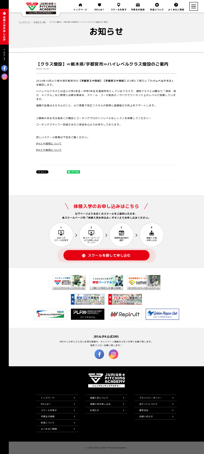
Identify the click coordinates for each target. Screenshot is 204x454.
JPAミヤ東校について (49, 150)
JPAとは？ (99, 9)
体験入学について (99, 397)
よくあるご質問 (176, 9)
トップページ (80, 9)
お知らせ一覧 (39, 22)
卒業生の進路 (138, 9)
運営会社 (143, 410)
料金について (157, 9)
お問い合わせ (146, 416)
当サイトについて (148, 403)
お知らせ (94, 410)
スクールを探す (119, 9)
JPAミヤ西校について (49, 143)
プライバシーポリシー (150, 397)
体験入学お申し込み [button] (4, 28)
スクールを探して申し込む (109, 255)
